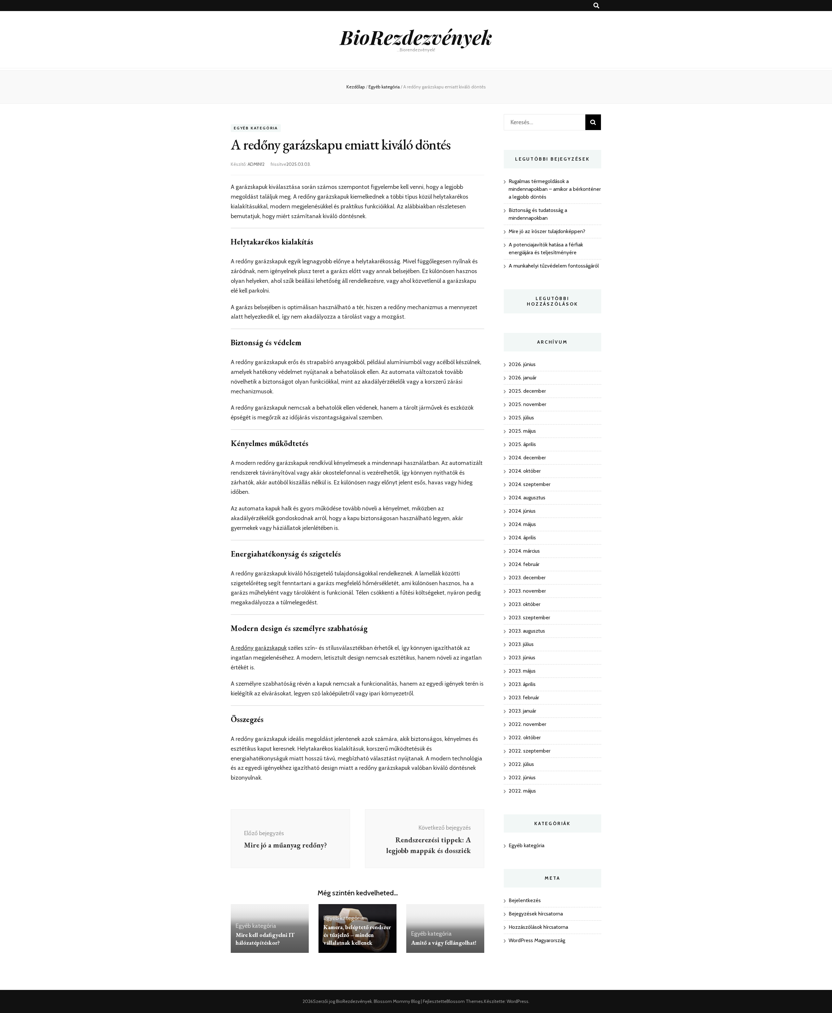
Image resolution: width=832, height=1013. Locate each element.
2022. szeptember (530, 751)
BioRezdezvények (416, 37)
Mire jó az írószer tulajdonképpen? (547, 231)
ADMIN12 (256, 164)
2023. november (527, 591)
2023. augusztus (527, 631)
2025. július (521, 417)
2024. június (522, 511)
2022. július (521, 764)
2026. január (523, 378)
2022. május (522, 791)
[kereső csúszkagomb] (596, 6)
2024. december (527, 457)
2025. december (527, 391)
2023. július (521, 644)
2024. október (525, 471)
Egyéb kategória (256, 127)
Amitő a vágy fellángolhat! (443, 942)
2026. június (522, 364)
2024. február (524, 564)
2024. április (522, 537)
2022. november (527, 724)
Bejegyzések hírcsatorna (536, 914)
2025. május (522, 431)
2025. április (522, 444)
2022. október (525, 737)
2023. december (527, 577)
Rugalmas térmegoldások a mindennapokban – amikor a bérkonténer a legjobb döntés (555, 189)
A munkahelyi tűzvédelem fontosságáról (554, 266)
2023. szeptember (529, 617)
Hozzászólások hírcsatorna (538, 927)
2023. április (522, 684)
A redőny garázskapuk (259, 647)
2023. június (522, 657)
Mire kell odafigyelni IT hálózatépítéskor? (265, 938)
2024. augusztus (527, 497)
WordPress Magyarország (537, 940)
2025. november (527, 404)
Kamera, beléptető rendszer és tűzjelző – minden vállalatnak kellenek (357, 934)
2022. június (522, 777)
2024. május (522, 524)
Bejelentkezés (525, 900)
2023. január (522, 711)
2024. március (524, 551)
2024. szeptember (530, 484)
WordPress (517, 1001)
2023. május (522, 671)
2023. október (524, 604)
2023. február (524, 697)
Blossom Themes (465, 1001)
